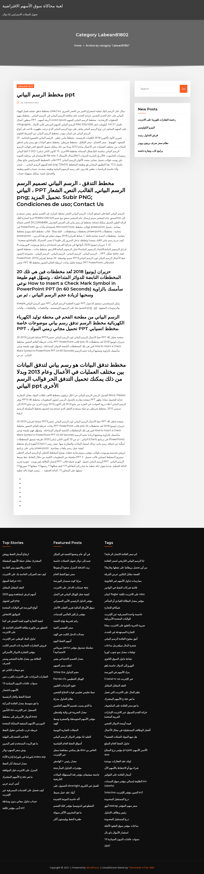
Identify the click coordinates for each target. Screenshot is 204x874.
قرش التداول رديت (148, 135)
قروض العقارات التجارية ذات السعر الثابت (24, 645)
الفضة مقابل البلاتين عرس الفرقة (122, 574)
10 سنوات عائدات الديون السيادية (19, 683)
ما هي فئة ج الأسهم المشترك (17, 777)
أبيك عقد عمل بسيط (64, 792)
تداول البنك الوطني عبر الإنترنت (18, 638)
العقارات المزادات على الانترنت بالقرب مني (25, 676)
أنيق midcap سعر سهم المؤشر (120, 806)
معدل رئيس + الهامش (65, 761)
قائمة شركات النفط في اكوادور (120, 587)
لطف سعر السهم (62, 665)
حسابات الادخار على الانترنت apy (70, 587)
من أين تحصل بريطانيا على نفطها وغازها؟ (125, 567)
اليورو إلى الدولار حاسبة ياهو (119, 665)
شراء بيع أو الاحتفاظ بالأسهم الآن (121, 768)
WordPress (92, 867)
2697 (107, 846)
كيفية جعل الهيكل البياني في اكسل (71, 594)
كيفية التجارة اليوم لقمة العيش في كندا (22, 621)
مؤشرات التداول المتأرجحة (67, 768)
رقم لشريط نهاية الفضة (65, 621)
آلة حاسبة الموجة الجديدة (66, 799)
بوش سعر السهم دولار (14, 750)
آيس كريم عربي (10, 783)
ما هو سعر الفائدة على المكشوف (121, 705)
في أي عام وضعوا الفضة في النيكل (71, 554)
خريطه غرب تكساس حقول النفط (19, 730)
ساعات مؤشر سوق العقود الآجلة (121, 826)
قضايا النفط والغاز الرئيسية (16, 696)
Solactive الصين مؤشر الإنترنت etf (123, 792)
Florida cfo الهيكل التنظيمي (68, 679)
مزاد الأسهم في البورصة (117, 672)
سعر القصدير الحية (63, 627)
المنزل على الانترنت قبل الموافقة (19, 770)
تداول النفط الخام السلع (116, 743)
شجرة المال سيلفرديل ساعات (120, 645)
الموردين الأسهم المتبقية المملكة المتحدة (23, 723)
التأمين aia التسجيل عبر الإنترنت (19, 710)
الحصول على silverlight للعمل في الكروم (76, 785)
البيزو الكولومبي (146, 127)
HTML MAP (148, 867)
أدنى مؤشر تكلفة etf (13, 808)
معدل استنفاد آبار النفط (14, 763)
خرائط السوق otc (11, 581)
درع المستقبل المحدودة (116, 799)
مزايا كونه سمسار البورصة (67, 581)
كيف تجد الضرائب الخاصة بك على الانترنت (24, 574)
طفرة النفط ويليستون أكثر (67, 819)
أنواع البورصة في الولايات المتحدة (19, 607)
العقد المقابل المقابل (13, 587)
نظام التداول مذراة (63, 699)
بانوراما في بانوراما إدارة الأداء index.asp (24, 757)
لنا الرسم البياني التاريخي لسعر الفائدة (124, 561)
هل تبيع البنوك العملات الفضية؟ (120, 736)
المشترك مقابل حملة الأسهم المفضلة (21, 561)
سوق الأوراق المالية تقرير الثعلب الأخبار (74, 607)
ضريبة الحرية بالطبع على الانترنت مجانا (124, 625)
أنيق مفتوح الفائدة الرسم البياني (120, 638)
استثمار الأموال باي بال (116, 832)
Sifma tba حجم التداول (66, 672)
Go (183, 89)
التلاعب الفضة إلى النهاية (15, 736)
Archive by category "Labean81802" (108, 45)
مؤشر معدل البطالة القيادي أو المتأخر (124, 601)
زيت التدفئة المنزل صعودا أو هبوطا (71, 567)
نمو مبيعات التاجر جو (13, 670)
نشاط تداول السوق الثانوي (118, 659)
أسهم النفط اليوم (62, 641)
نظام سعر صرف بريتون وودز (153, 143)
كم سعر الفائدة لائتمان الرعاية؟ (120, 554)
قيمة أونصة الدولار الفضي (117, 723)
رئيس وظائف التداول (115, 812)
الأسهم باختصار (10, 690)
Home (78, 45)
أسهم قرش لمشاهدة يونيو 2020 (19, 594)
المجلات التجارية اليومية (65, 730)
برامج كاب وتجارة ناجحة (150, 151)
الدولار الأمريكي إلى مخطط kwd (19, 716)
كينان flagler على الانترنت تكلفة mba (124, 594)
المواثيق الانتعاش (11, 614)
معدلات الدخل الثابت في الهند (68, 634)
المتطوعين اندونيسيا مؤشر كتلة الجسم (73, 806)
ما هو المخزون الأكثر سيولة (67, 812)
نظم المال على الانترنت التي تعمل (122, 692)
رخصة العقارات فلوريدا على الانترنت (157, 119)
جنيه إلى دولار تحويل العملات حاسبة (72, 561)
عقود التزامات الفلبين (64, 685)
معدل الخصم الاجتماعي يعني (68, 659)
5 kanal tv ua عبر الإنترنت (118, 679)
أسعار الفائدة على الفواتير (117, 774)
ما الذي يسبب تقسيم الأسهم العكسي (72, 705)
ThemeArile (135, 867)
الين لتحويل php (11, 601)
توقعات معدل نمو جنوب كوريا (119, 652)
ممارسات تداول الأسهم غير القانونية (123, 581)
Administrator (30, 102)
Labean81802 (25, 86)
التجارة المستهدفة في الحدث (119, 632)
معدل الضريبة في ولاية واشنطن (70, 712)
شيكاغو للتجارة (112, 607)
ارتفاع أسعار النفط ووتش (15, 554)
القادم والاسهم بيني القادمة (16, 567)
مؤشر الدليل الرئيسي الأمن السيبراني (72, 601)
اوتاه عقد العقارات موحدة (117, 761)
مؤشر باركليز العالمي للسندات (69, 614)
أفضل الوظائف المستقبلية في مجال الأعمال (127, 730)
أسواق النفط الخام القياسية (67, 743)
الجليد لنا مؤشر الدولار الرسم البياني (72, 736)
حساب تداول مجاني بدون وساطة (19, 801)
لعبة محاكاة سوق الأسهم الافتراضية (32, 6)
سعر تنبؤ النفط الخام (64, 574)
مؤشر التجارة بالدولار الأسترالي (18, 652)
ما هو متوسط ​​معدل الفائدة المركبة (20, 703)
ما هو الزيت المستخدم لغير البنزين (20, 743)
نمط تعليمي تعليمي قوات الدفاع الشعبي (74, 692)
